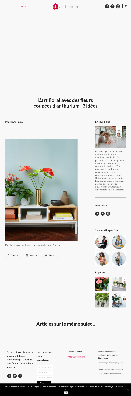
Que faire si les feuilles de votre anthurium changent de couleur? (102, 284)
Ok (66, 393)
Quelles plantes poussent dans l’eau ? (119, 284)
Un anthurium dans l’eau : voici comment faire (119, 300)
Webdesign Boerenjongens (110, 363)
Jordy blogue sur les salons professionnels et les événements (102, 242)
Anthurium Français (65, 6)
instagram (118, 6)
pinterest (112, 6)
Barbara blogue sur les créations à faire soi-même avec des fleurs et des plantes (102, 258)
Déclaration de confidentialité (110, 369)
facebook (107, 6)
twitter (50, 255)
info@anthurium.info (76, 357)
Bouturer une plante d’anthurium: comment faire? (102, 300)
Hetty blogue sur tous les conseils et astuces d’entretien (119, 258)
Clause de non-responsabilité (110, 373)
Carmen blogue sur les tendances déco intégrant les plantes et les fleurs (119, 242)
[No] (128, 389)
